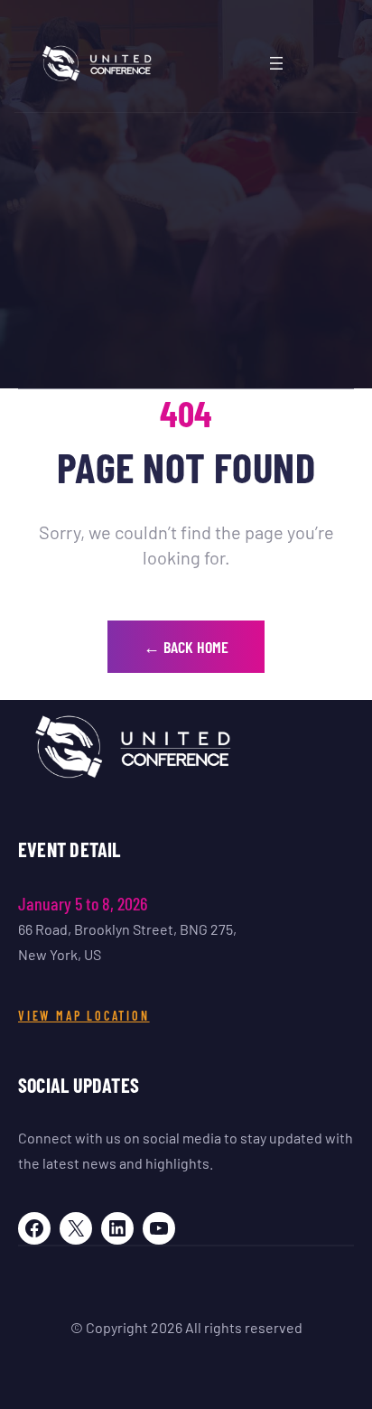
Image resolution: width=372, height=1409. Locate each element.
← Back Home (186, 647)
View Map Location (84, 1015)
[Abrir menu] (276, 63)
